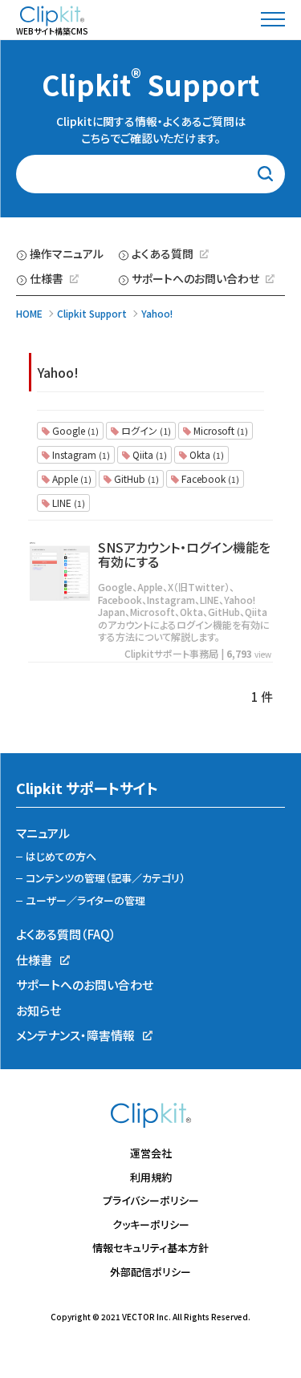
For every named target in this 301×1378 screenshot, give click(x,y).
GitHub (135, 478)
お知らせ (38, 1010)
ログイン (145, 430)
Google (74, 430)
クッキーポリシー (150, 1224)
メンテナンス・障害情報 (75, 1035)
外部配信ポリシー (150, 1271)
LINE (67, 502)
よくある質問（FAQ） (66, 934)
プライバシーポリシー (151, 1200)
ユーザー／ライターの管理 (85, 900)
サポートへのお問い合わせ (195, 278)
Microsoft (219, 430)
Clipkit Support (150, 84)
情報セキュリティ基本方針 (150, 1247)
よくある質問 (162, 253)
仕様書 (46, 278)
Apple (71, 478)
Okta (205, 454)
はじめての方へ (61, 856)
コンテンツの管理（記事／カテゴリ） (105, 878)
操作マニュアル (67, 253)
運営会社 (151, 1153)
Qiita (148, 454)
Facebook (209, 478)
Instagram (80, 454)
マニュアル (43, 833)
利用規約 (151, 1177)
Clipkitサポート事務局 (171, 653)
